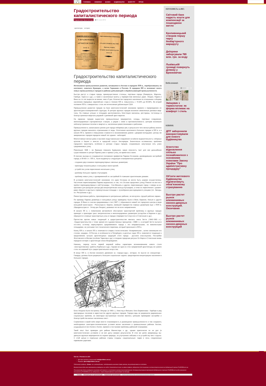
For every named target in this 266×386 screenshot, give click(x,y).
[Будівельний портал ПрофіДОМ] (77, 2)
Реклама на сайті (85, 357)
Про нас (76, 357)
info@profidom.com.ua (104, 359)
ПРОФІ (141, 2)
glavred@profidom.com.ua (91, 361)
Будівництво (119, 2)
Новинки (98, 2)
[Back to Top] (261, 353)
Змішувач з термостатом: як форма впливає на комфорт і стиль (177, 107)
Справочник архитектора (112, 375)
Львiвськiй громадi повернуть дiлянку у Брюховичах (178, 68)
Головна (87, 2)
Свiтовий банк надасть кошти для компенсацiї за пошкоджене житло (178, 20)
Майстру (131, 2)
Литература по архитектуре (92, 375)
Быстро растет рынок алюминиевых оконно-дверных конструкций (176, 221)
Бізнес (108, 2)
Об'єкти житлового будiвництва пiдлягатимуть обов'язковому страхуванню (178, 181)
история (87, 28)
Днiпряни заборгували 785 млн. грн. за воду (176, 54)
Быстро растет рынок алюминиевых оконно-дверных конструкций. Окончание (176, 201)
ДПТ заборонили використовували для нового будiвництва (177, 135)
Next (190, 88)
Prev (188, 88)
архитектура (78, 28)
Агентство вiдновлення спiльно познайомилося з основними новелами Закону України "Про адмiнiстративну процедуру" (177, 157)
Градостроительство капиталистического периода (105, 12)
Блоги (89, 364)
